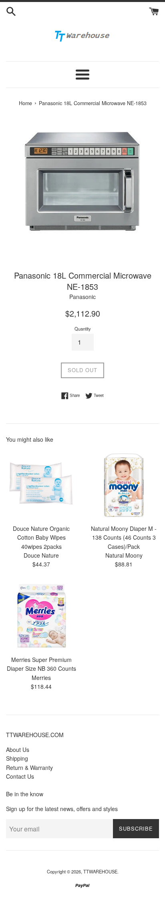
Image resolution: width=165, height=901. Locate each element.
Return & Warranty (29, 767)
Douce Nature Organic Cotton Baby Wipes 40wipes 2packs (41, 537)
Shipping (17, 758)
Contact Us (20, 776)
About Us (17, 749)
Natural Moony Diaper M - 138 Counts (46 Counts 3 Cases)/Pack (124, 537)
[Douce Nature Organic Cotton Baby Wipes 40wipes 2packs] (41, 485)
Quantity (82, 328)
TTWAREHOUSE (100, 871)
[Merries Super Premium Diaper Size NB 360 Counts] (41, 616)
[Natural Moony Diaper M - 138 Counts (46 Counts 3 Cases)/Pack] (124, 485)
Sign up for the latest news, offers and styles (62, 809)
